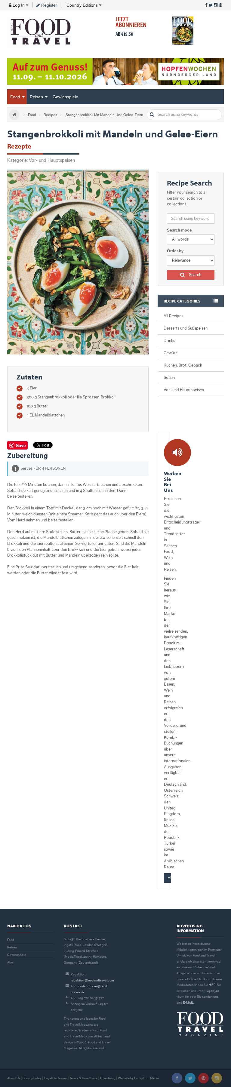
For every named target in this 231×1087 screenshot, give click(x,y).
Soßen (169, 378)
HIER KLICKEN (169, 878)
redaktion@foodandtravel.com (92, 980)
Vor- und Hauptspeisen (184, 390)
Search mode (179, 230)
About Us (13, 1078)
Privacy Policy (32, 1078)
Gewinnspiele (65, 96)
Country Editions (82, 5)
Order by (175, 251)
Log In (18, 5)
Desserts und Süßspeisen (186, 328)
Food (15, 96)
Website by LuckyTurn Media (138, 1078)
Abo (10, 962)
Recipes (50, 115)
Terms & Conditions (83, 1078)
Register (48, 5)
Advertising (108, 1078)
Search (194, 275)
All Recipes (173, 316)
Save (21, 445)
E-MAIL (188, 1002)
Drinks (169, 341)
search (152, 114)
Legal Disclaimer (55, 1078)
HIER (212, 985)
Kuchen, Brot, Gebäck (183, 365)
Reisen (37, 96)
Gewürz (170, 353)
